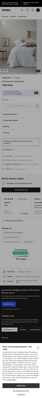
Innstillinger (21, 394)
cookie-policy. (12, 380)
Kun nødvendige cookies (21, 391)
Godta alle (21, 386)
